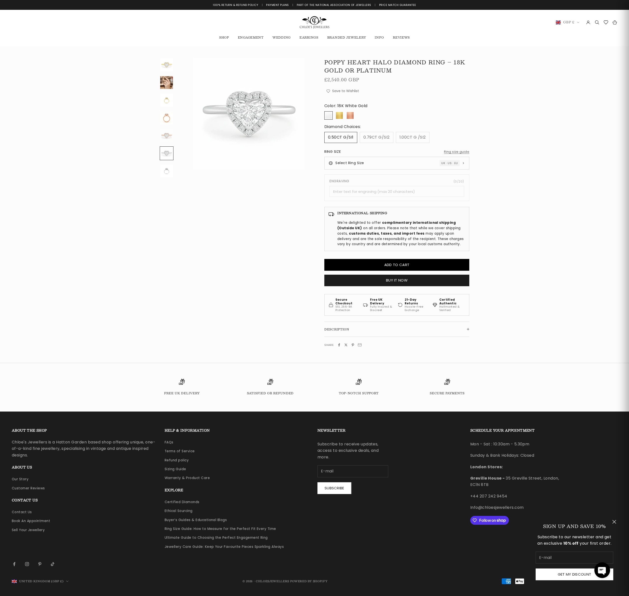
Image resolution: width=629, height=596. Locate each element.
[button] (602, 570)
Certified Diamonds (182, 502)
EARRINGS (309, 37)
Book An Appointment (31, 521)
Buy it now (397, 280)
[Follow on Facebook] (14, 564)
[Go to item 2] (166, 82)
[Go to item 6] (166, 153)
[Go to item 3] (166, 100)
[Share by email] (360, 345)
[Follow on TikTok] (52, 564)
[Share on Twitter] (346, 345)
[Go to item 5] (166, 135)
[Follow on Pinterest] (39, 564)
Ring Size (332, 151)
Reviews (401, 37)
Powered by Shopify (309, 581)
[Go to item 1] (166, 65)
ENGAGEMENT (251, 37)
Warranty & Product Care (187, 478)
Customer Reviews (28, 488)
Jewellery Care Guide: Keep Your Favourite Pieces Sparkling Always (224, 546)
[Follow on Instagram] (27, 564)
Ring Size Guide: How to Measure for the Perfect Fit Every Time (220, 528)
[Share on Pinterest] (353, 345)
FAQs (169, 442)
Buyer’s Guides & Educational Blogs (196, 520)
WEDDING (281, 37)
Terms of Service (180, 451)
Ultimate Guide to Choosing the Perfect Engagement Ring (216, 537)
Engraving (396, 181)
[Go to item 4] (166, 118)
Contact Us (22, 512)
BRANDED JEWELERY (346, 37)
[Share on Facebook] (339, 345)
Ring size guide (456, 152)
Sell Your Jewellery (28, 530)
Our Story (20, 479)
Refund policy (177, 460)
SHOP (224, 37)
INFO (379, 37)
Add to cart (396, 264)
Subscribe (334, 488)
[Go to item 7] (166, 171)
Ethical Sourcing (179, 511)
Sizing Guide (175, 469)
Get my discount (574, 574)
